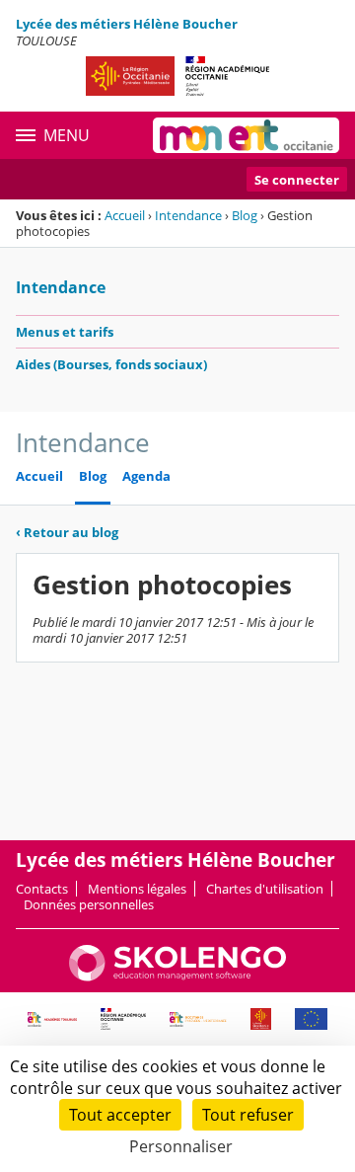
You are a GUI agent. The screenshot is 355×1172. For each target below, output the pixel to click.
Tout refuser (248, 1115)
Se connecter (296, 180)
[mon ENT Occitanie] (246, 135)
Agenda (146, 476)
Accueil (125, 215)
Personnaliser (181, 1146)
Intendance (188, 215)
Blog (244, 215)
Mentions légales (137, 889)
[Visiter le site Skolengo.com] (177, 976)
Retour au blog (67, 532)
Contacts (42, 889)
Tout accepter (120, 1115)
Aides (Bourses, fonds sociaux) (111, 364)
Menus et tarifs (64, 332)
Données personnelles (89, 904)
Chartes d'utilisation (264, 889)
